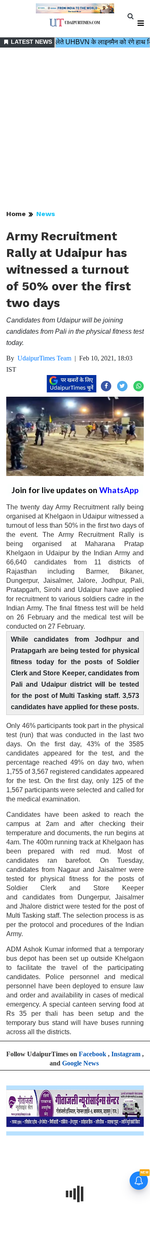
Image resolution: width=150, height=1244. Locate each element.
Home (16, 214)
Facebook (92, 1054)
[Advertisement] (75, 129)
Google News (80, 1063)
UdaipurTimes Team (44, 358)
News (45, 214)
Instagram (125, 1054)
